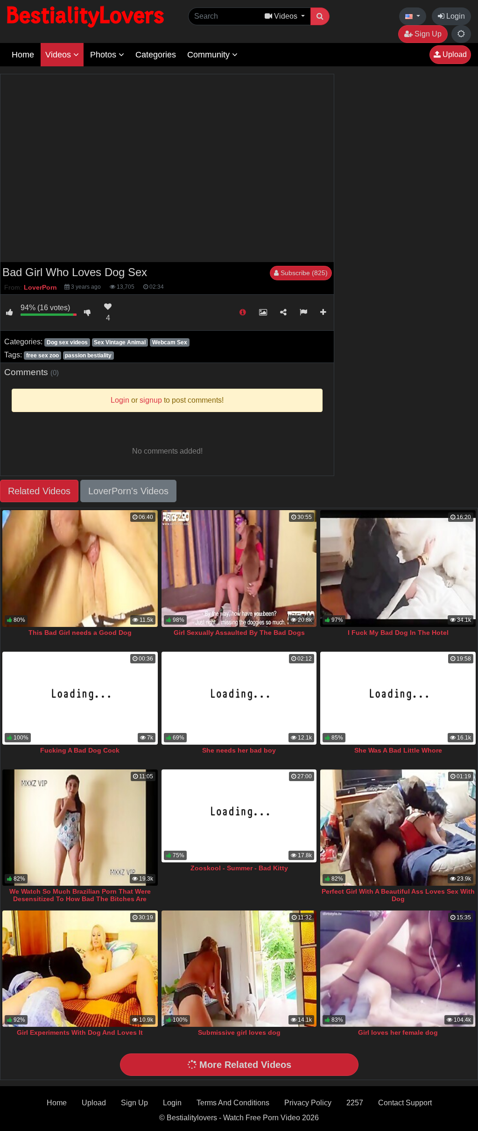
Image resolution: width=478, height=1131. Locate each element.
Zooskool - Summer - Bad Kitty (239, 868)
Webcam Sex (169, 342)
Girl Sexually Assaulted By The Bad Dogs (239, 632)
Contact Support (405, 1103)
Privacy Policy (307, 1103)
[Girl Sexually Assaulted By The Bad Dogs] (239, 568)
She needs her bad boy (239, 750)
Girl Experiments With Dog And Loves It (80, 1032)
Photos (104, 54)
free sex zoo (42, 355)
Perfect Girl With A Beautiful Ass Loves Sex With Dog (398, 895)
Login (454, 16)
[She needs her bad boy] (239, 698)
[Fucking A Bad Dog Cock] (80, 698)
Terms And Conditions (233, 1103)
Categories (155, 54)
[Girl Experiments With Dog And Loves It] (80, 968)
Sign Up (427, 34)
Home (23, 54)
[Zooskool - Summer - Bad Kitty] (239, 816)
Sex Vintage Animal (120, 342)
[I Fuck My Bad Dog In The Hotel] (398, 568)
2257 (354, 1103)
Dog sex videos (67, 342)
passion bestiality (88, 355)
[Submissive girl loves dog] (239, 968)
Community (209, 54)
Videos (59, 54)
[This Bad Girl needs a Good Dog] (80, 568)
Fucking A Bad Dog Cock (80, 750)
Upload (454, 54)
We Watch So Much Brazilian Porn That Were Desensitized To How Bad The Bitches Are (80, 895)
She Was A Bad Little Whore (398, 750)
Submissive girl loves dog (239, 1032)
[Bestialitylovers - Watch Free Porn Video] (86, 16)
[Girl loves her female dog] (398, 968)
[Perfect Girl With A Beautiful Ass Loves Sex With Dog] (398, 827)
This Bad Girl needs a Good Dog (80, 632)
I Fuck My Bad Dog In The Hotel (398, 632)
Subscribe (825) (303, 273)
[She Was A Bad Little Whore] (398, 698)
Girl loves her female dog (398, 1032)
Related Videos (39, 491)
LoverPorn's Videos (128, 491)
